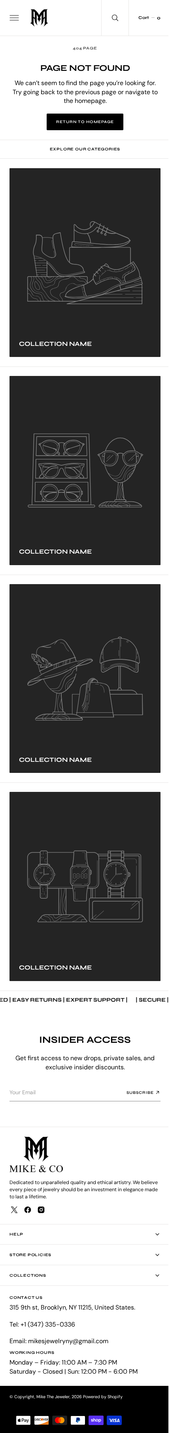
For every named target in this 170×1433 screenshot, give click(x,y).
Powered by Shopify (103, 1396)
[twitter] (14, 1210)
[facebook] (27, 1210)
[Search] (109, 18)
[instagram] (41, 1210)
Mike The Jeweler (53, 1396)
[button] (13, 18)
